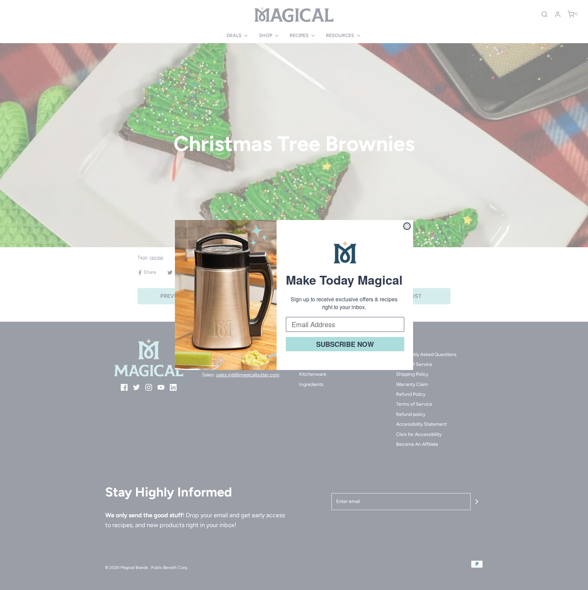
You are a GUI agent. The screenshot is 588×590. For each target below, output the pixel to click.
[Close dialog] (407, 226)
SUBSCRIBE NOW (345, 344)
